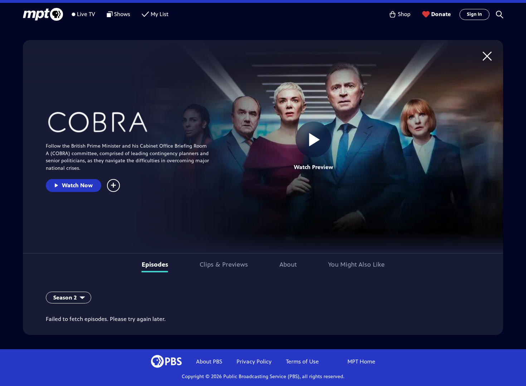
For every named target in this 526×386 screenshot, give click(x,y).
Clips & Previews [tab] (224, 264)
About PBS (209, 361)
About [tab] (288, 264)
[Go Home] (487, 55)
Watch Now (77, 185)
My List (160, 14)
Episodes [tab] (155, 264)
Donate (441, 14)
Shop (404, 14)
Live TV (86, 14)
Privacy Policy (254, 361)
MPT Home (361, 361)
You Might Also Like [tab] (356, 264)
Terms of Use (302, 361)
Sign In (474, 14)
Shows (122, 14)
